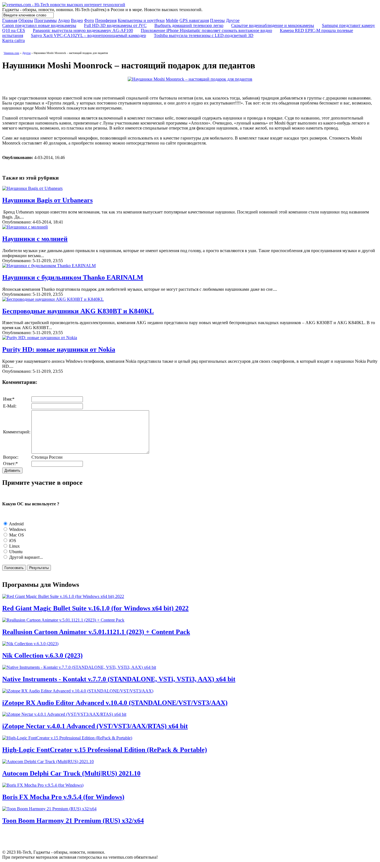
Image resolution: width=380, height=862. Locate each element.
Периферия (106, 20)
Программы (45, 20)
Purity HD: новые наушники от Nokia (58, 349)
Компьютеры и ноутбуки (141, 20)
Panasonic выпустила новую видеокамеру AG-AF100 (83, 30)
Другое (233, 20)
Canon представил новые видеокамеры (39, 25)
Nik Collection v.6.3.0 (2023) (42, 655)
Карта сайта (13, 40)
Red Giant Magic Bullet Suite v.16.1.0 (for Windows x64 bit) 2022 (95, 608)
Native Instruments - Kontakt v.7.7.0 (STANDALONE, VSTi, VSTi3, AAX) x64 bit (118, 679)
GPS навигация (194, 20)
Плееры (217, 20)
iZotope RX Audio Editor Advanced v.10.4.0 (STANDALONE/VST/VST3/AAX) (115, 702)
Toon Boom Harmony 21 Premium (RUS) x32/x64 (73, 820)
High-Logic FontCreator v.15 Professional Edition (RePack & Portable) (104, 749)
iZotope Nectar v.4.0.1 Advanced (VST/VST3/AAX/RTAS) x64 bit (95, 726)
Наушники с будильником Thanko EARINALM (72, 277)
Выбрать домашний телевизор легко (188, 25)
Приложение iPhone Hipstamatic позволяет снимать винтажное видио (206, 30)
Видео (77, 20)
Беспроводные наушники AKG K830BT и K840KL (78, 311)
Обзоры (25, 20)
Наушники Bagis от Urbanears (47, 200)
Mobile (172, 20)
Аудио (64, 20)
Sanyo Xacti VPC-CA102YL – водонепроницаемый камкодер (88, 35)
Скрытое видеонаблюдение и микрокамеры (272, 25)
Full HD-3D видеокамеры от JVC (115, 25)
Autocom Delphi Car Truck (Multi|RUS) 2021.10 (71, 773)
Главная (9, 20)
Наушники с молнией (35, 238)
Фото (89, 20)
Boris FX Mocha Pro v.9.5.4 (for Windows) (63, 797)
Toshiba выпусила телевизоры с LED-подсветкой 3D (203, 35)
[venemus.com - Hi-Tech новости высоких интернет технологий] (63, 4)
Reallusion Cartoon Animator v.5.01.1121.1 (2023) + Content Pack (96, 631)
